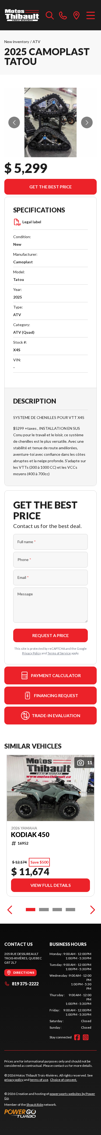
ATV (36, 41)
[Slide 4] (70, 909)
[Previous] (9, 909)
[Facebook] (77, 1037)
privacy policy (13, 1080)
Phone (24, 559)
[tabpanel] (71, 991)
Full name (27, 541)
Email (23, 577)
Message (25, 594)
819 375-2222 (25, 983)
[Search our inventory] (50, 15)
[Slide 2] (43, 909)
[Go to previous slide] (14, 122)
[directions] (76, 15)
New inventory (16, 41)
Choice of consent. (63, 1080)
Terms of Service (59, 653)
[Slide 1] (30, 909)
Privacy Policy (31, 653)
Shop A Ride (34, 1105)
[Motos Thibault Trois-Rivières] (22, 15)
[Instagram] (85, 1037)
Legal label (31, 221)
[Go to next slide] (87, 122)
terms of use (39, 1080)
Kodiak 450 (30, 834)
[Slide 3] (57, 909)
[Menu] (91, 15)
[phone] (63, 15)
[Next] (91, 909)
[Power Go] (50, 1113)
